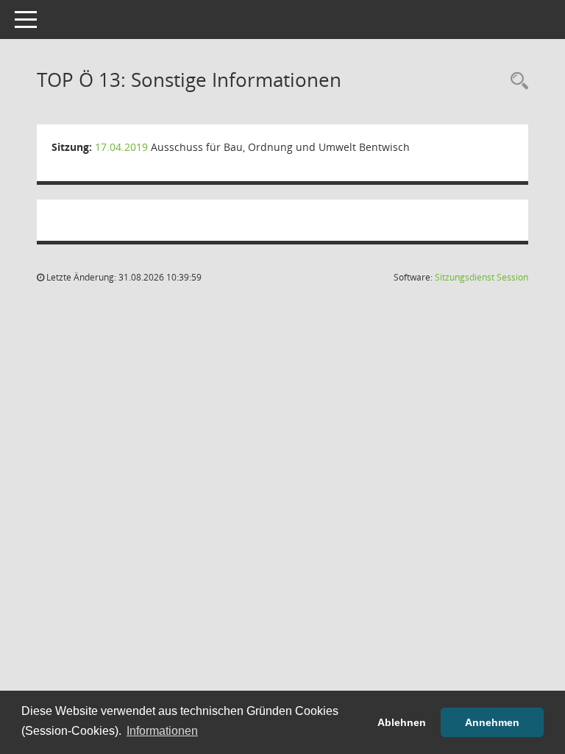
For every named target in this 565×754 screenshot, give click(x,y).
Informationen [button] (162, 731)
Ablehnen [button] (401, 722)
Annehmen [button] (492, 722)
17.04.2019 (121, 147)
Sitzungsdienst (481, 277)
